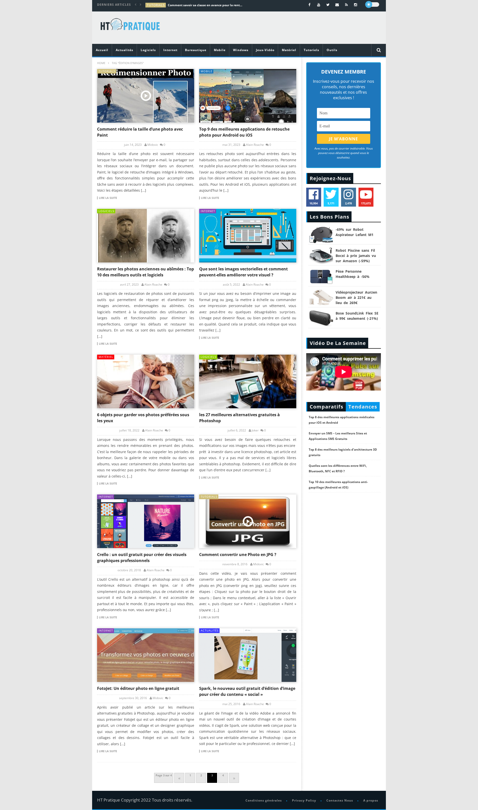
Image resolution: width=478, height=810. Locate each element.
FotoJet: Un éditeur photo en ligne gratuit (138, 688)
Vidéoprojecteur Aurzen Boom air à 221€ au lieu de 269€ (356, 297)
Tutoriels (311, 50)
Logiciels (148, 50)
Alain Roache (255, 145)
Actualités (124, 50)
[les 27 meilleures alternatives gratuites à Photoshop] (247, 381)
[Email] (337, 4)
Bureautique (195, 50)
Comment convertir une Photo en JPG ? (237, 554)
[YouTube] (318, 4)
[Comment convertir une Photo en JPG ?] (247, 521)
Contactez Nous (339, 800)
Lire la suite (108, 197)
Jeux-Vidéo (265, 50)
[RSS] (346, 4)
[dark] (372, 4)
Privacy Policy (304, 800)
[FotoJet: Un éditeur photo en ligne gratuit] (145, 655)
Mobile (220, 50)
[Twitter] (328, 4)
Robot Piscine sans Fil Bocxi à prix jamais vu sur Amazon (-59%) (356, 255)
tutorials (156, 5)
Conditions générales (263, 800)
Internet (170, 50)
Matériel (289, 50)
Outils (332, 50)
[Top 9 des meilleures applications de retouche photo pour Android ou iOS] (247, 96)
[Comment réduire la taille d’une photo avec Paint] (145, 96)
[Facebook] (309, 4)
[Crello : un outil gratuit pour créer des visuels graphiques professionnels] (145, 521)
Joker (255, 430)
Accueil (102, 50)
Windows (240, 50)
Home (101, 63)
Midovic (152, 145)
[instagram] (355, 4)
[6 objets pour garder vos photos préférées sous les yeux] (145, 381)
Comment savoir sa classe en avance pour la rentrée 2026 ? (205, 5)
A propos (370, 800)
